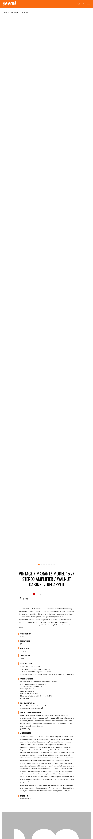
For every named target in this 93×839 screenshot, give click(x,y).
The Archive (14, 12)
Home (5, 12)
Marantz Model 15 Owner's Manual (32, 706)
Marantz (25, 12)
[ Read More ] (25, 729)
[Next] (57, 564)
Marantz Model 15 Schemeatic (30, 708)
